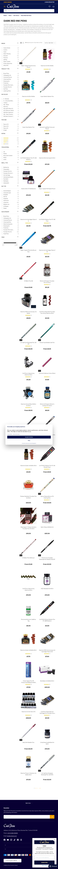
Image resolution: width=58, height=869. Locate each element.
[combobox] (29, 10)
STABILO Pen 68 (28, 281)
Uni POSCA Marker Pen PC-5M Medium (28, 158)
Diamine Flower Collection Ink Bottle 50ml (28, 773)
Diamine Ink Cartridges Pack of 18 (47, 250)
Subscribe (44, 862)
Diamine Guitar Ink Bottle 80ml (28, 650)
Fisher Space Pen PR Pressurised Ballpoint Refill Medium (28, 681)
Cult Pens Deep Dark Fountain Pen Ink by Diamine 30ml (47, 312)
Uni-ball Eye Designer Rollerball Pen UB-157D (47, 773)
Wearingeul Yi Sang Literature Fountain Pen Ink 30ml (28, 527)
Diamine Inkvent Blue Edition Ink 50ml (28, 404)
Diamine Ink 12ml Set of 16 (28, 711)
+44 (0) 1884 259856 (12, 833)
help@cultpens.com (12, 836)
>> (40, 788)
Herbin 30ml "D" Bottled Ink (28, 188)
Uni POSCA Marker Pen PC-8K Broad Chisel (47, 466)
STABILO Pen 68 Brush (28, 558)
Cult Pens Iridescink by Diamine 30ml (28, 374)
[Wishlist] (49, 6)
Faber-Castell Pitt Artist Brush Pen (28, 250)
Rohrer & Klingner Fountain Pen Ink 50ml (47, 281)
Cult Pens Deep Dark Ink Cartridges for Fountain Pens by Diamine (47, 712)
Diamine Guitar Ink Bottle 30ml (28, 465)
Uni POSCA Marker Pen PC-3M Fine (47, 220)
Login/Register (49, 2)
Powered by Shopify (14, 865)
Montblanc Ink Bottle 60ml (47, 681)
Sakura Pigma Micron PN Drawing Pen (47, 497)
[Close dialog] (54, 840)
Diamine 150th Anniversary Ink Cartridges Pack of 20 (47, 650)
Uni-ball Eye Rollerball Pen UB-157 (28, 343)
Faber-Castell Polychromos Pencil (28, 66)
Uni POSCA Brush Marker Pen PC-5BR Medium (47, 620)
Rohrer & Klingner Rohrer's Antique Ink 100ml (47, 404)
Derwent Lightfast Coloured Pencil (47, 127)
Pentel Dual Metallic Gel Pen (47, 342)
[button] (53, 6)
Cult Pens (8, 865)
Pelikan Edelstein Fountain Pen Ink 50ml (28, 497)
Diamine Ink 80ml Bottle (28, 96)
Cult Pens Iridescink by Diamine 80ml (28, 589)
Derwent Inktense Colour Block (47, 373)
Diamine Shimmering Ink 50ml (47, 158)
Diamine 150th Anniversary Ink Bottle (28, 312)
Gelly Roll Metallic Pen (28, 742)
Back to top (28, 803)
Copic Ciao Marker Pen (28, 127)
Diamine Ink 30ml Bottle (47, 65)
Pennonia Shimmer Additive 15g (28, 620)
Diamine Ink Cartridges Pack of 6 (28, 220)
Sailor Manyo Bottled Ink (47, 527)
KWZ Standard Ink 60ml (47, 588)
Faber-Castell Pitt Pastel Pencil (47, 188)
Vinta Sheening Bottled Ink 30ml (47, 743)
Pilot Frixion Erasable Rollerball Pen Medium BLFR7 (47, 558)
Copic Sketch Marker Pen (47, 96)
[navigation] (10, 143)
